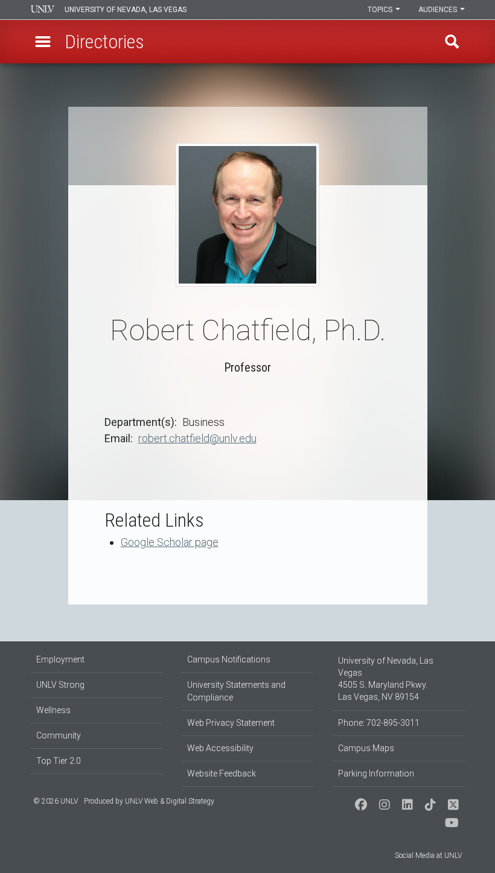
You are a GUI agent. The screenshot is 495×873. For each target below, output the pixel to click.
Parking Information (376, 773)
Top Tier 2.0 (58, 761)
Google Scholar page (170, 542)
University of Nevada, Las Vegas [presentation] (126, 9)
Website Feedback (221, 773)
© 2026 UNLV (55, 801)
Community (58, 735)
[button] (43, 41)
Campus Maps (366, 748)
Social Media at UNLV (428, 855)
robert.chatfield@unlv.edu (197, 438)
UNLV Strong (60, 685)
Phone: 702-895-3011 (379, 723)
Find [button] (452, 41)
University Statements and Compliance (236, 691)
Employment (60, 659)
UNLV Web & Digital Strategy (169, 801)
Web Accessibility (220, 748)
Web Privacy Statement (231, 723)
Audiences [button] (438, 9)
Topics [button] (381, 9)
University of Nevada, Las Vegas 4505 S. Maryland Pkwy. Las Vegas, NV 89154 (385, 679)
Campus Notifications (228, 659)
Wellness (53, 710)
